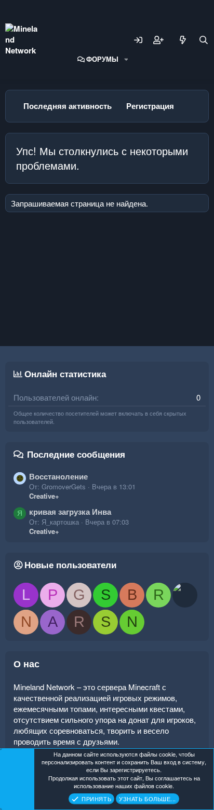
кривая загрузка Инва (70, 511)
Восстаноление (58, 476)
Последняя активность (67, 106)
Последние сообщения (76, 454)
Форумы (102, 59)
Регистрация (150, 106)
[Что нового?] (182, 40)
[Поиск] (203, 40)
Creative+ (44, 496)
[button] (126, 59)
